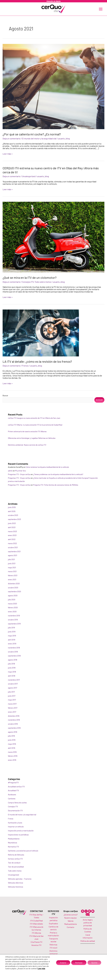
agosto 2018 (12, 660)
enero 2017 (12, 712)
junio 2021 (11, 563)
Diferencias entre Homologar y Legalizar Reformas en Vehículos (31, 438)
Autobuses (12, 794)
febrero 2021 (12, 575)
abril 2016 (11, 748)
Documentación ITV (15, 810)
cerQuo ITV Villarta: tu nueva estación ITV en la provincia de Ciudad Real (35, 425)
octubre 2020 (13, 587)
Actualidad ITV (13, 790)
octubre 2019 (13, 619)
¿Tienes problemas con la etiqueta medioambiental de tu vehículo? (58, 474)
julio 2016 (11, 736)
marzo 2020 (12, 603)
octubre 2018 (13, 652)
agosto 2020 (12, 595)
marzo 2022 (12, 543)
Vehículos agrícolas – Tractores (19, 879)
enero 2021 (12, 579)
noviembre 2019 (14, 615)
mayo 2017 (12, 700)
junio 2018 (11, 668)
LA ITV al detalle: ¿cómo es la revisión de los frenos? (37, 361)
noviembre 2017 (14, 680)
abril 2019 (11, 640)
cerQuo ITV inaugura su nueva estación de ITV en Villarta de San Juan (34, 418)
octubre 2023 (13, 515)
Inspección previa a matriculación (21, 830)
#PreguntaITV (13, 782)
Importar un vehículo (16, 826)
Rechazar (78, 962)
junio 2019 (11, 631)
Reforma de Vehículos (16, 855)
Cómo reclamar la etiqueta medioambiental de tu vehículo (47, 467)
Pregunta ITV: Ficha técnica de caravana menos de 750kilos (55, 485)
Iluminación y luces (15, 823)
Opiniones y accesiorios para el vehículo (23, 851)
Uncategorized (28, 176)
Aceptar (63, 962)
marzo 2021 (12, 571)
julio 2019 (11, 627)
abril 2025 (11, 511)
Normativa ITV (13, 847)
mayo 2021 (12, 567)
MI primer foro (20, 471)
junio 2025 (12, 507)
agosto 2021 (12, 555)
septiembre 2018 (14, 656)
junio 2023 (12, 523)
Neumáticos (12, 842)
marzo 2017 (12, 704)
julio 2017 (11, 692)
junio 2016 (11, 740)
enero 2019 (12, 643)
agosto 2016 (12, 732)
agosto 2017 (12, 688)
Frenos (25, 365)
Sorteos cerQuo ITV (15, 859)
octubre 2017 (13, 684)
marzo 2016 (12, 752)
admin (10, 471)
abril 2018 (11, 676)
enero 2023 (12, 535)
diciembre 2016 (13, 716)
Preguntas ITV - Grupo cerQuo (19, 474)
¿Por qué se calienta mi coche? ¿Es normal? (32, 134)
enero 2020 (12, 611)
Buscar (5, 395)
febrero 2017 (12, 708)
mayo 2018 (12, 672)
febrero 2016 (12, 756)
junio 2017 (11, 696)
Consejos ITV (28, 282)
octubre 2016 (13, 724)
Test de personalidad (16, 867)
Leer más (41, 968)
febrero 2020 (13, 607)
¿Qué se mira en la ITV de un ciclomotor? (30, 277)
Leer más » (8, 154)
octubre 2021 (13, 547)
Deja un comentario (11, 138)
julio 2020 (11, 599)
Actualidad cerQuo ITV (16, 786)
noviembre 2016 (14, 720)
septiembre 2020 (14, 591)
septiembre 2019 (14, 624)
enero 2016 (12, 760)
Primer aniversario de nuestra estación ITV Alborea (27, 431)
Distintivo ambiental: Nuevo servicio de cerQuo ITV (27, 445)
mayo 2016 (12, 744)
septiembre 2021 (14, 551)
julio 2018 (11, 664)
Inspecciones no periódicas (18, 835)
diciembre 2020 (14, 583)
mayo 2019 (12, 636)
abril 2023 (11, 527)
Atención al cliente (53, 1)
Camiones (11, 798)
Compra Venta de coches (17, 802)
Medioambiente (13, 839)
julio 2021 (11, 559)
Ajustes (94, 962)
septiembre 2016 (14, 728)
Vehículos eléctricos (15, 883)
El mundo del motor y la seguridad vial (39, 138)
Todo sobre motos (43, 282)
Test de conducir (14, 863)
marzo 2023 (12, 531)
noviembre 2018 (14, 648)
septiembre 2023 (14, 519)
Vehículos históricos (15, 887)
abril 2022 (11, 539)
